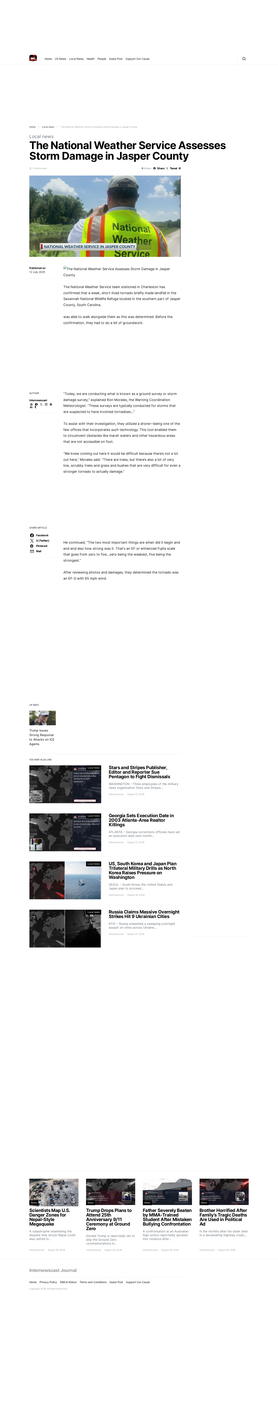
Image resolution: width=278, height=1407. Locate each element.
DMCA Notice (68, 1282)
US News (60, 58)
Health (91, 58)
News (34, 1202)
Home (48, 58)
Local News (76, 58)
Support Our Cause (137, 58)
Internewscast (38, 400)
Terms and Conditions (93, 1282)
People (102, 58)
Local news (48, 126)
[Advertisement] (139, 26)
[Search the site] (243, 58)
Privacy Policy (48, 1282)
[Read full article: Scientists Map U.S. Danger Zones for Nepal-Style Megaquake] (53, 1215)
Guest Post (116, 58)
